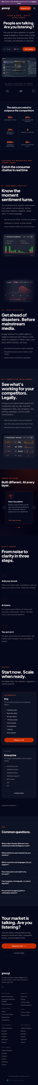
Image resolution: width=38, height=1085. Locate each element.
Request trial (25, 8)
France (4, 1042)
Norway (4, 1031)
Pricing (23, 999)
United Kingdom (7, 1028)
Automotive (5, 1020)
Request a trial (19, 740)
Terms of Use (25, 1015)
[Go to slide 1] (15, 527)
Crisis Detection (7, 1004)
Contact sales (25, 1002)
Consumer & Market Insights (8, 1000)
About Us (24, 996)
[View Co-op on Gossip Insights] (29, 91)
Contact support (26, 1005)
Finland (4, 1036)
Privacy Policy (25, 1012)
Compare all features (9, 805)
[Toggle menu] (34, 8)
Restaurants (6, 1017)
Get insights (29, 49)
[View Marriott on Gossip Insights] (2, 91)
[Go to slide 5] (22, 527)
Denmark (5, 1039)
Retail (3, 1011)
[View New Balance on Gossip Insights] (15, 91)
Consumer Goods (7, 1014)
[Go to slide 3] (18, 527)
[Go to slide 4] (20, 527)
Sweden (4, 1034)
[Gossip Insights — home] (6, 8)
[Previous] (4, 507)
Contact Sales (19, 793)
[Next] (34, 507)
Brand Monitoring (7, 996)
